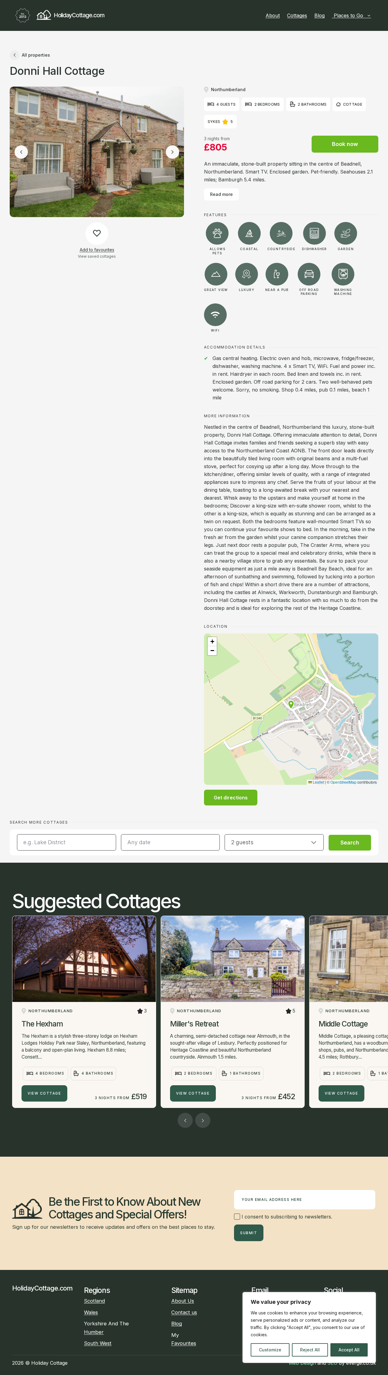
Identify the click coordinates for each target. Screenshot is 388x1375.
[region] (309, 1327)
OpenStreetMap (343, 782)
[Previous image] (21, 152)
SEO (332, 1363)
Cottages (297, 15)
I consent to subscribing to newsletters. (286, 1217)
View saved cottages (97, 256)
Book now (345, 144)
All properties (36, 55)
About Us (182, 1301)
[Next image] (172, 152)
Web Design (302, 1363)
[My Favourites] (373, 15)
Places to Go (348, 15)
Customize (270, 1349)
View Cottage (44, 1093)
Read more (221, 194)
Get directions (231, 798)
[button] (291, 704)
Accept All (349, 1349)
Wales (91, 1312)
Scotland (94, 1301)
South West (98, 1343)
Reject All (310, 1349)
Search (349, 842)
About (273, 15)
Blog (319, 15)
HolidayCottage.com (79, 15)
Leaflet (318, 782)
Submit (248, 1233)
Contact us (184, 1312)
